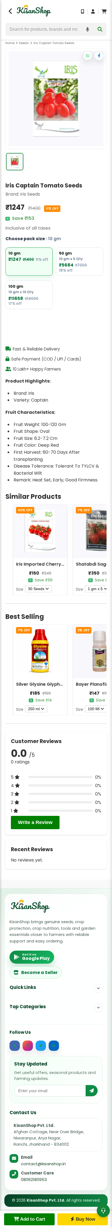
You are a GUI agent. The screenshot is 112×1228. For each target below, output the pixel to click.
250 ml (34, 709)
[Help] (103, 1210)
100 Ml (93, 709)
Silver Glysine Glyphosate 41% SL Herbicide (63, 684)
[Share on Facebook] (99, 55)
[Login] (93, 11)
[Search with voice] (88, 29)
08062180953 (34, 1179)
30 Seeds (36, 589)
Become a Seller (39, 972)
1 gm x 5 (95, 589)
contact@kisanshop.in (43, 1164)
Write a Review (35, 822)
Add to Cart (32, 1219)
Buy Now (84, 1219)
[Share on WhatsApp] (87, 55)
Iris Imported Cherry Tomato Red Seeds (60, 564)
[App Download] (82, 11)
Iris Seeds (30, 194)
